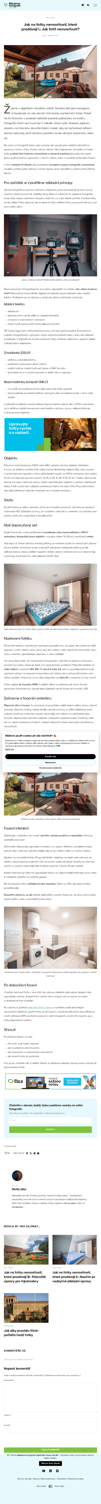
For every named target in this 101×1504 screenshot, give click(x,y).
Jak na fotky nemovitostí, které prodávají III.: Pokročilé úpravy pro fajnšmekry (25, 1277)
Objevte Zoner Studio (50, 1463)
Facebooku (17, 1207)
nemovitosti (53, 35)
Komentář (9, 1380)
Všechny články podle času (44, 1479)
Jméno (8, 1415)
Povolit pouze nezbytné (50, 768)
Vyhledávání (62, 1479)
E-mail (7, 1425)
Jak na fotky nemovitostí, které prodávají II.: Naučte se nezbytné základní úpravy (73, 1277)
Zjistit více (9, 749)
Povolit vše (50, 757)
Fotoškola (9, 1326)
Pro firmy (50, 18)
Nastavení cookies (75, 1479)
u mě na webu (69, 1203)
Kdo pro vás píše (24, 1479)
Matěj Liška (19, 1189)
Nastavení (50, 763)
